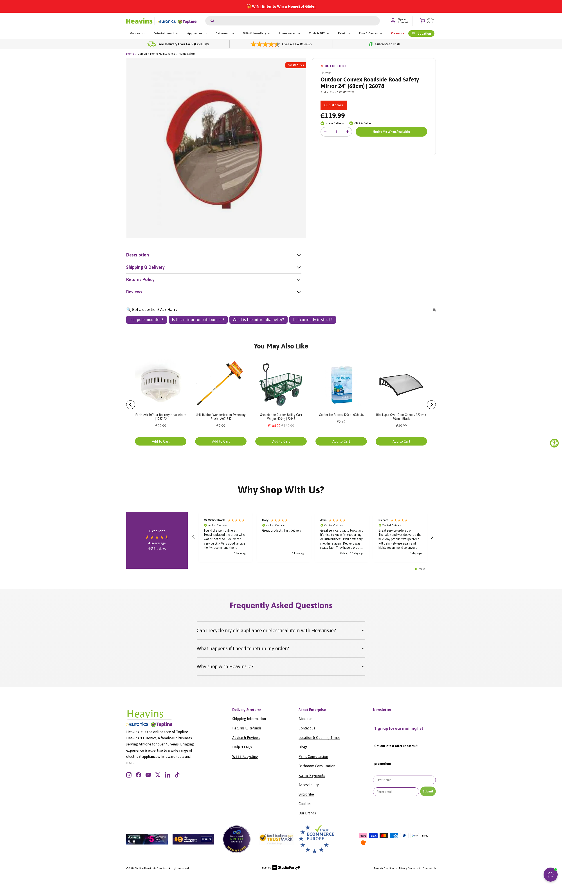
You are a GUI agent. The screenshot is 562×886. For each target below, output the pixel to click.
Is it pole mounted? (146, 319)
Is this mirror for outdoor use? (198, 319)
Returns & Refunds (246, 728)
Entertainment (163, 33)
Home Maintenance (162, 53)
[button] (193, 537)
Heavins (326, 73)
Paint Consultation (313, 756)
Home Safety (187, 53)
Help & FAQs (242, 747)
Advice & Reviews (246, 738)
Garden (135, 33)
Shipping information (249, 719)
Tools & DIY (317, 33)
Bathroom (222, 33)
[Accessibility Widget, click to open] (554, 443)
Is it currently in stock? (313, 319)
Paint (341, 33)
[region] (313, 537)
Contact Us (429, 868)
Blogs (303, 747)
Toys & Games (368, 33)
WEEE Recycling (245, 756)
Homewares (287, 33)
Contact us (307, 728)
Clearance (398, 33)
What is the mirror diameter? (258, 319)
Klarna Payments (312, 775)
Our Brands (307, 813)
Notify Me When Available (391, 132)
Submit (428, 791)
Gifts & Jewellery (254, 33)
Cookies (305, 804)
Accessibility (309, 785)
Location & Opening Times (319, 738)
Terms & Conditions (385, 868)
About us (305, 719)
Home (130, 53)
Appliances (194, 33)
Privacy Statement (409, 868)
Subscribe (306, 794)
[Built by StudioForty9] (281, 868)
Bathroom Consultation (317, 766)
